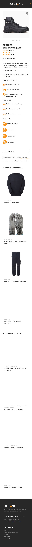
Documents (8, 151)
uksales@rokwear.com (14, 522)
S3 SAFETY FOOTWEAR (11, 445)
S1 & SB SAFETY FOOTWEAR (12, 406)
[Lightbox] (27, 13)
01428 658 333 (24, 159)
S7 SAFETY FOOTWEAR (11, 366)
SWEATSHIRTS (8, 200)
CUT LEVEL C (8, 240)
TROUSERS (7, 279)
